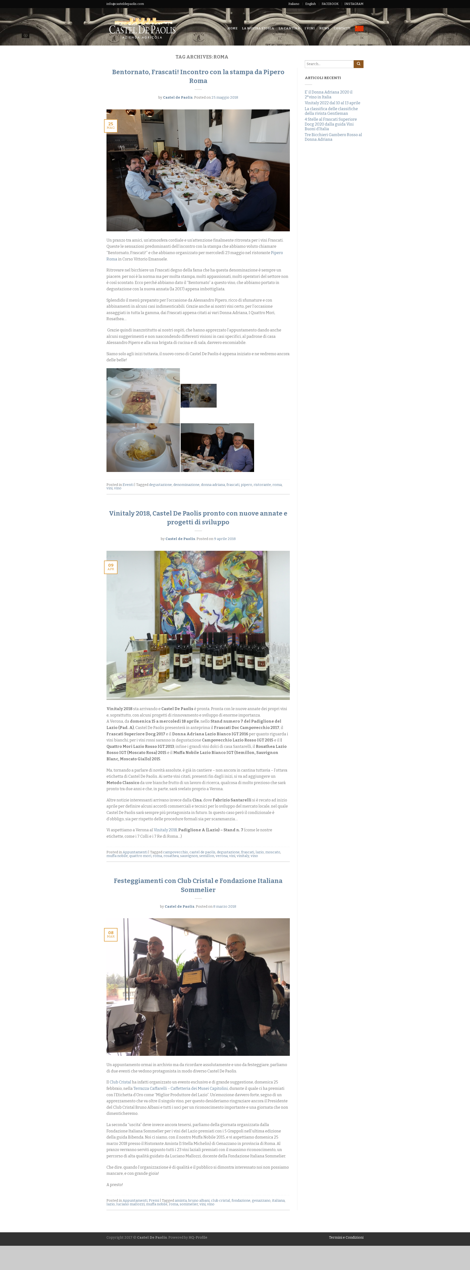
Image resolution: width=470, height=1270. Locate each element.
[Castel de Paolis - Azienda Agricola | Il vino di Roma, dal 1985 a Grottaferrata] (154, 27)
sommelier (189, 1204)
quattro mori (140, 856)
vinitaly (243, 856)
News (324, 28)
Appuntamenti (135, 852)
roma (277, 485)
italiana (278, 1201)
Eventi (128, 485)
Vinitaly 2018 (165, 830)
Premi (154, 1201)
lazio (260, 852)
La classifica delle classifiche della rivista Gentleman (331, 111)
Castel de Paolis (178, 97)
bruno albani (199, 1201)
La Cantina (289, 28)
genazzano (261, 1201)
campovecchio (175, 852)
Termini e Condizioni (346, 1237)
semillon (206, 856)
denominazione (186, 485)
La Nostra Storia (258, 28)
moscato (272, 852)
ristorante (262, 485)
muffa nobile (117, 856)
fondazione (241, 1201)
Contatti (342, 28)
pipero (246, 485)
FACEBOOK (330, 4)
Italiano (293, 4)
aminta (181, 1201)
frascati (232, 485)
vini (109, 488)
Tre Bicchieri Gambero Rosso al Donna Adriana (333, 137)
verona (222, 856)
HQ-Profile (198, 1237)
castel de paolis (202, 852)
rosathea (171, 856)
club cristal (220, 1201)
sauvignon (189, 856)
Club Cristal (120, 1082)
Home (232, 28)
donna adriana (213, 485)
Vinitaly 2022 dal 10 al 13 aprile (332, 103)
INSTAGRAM (354, 4)
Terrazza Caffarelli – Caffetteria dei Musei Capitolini (180, 1088)
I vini (310, 28)
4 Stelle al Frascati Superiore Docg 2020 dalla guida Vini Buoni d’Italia (331, 124)
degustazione (160, 485)
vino (117, 488)
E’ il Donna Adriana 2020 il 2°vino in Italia (328, 94)
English (310, 4)
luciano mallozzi (130, 1204)
